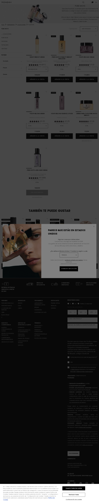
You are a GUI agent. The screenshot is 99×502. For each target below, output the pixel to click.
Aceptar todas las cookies (74, 488)
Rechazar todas (74, 494)
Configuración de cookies (74, 499)
